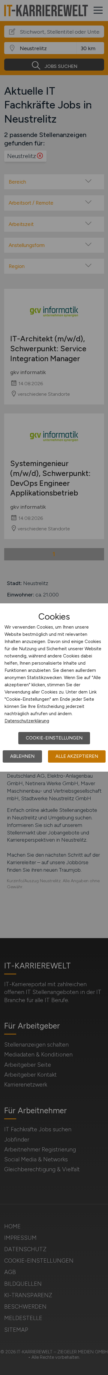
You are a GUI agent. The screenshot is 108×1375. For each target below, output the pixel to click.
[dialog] (54, 687)
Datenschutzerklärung (26, 721)
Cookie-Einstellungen (54, 738)
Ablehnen (22, 756)
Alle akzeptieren (77, 756)
